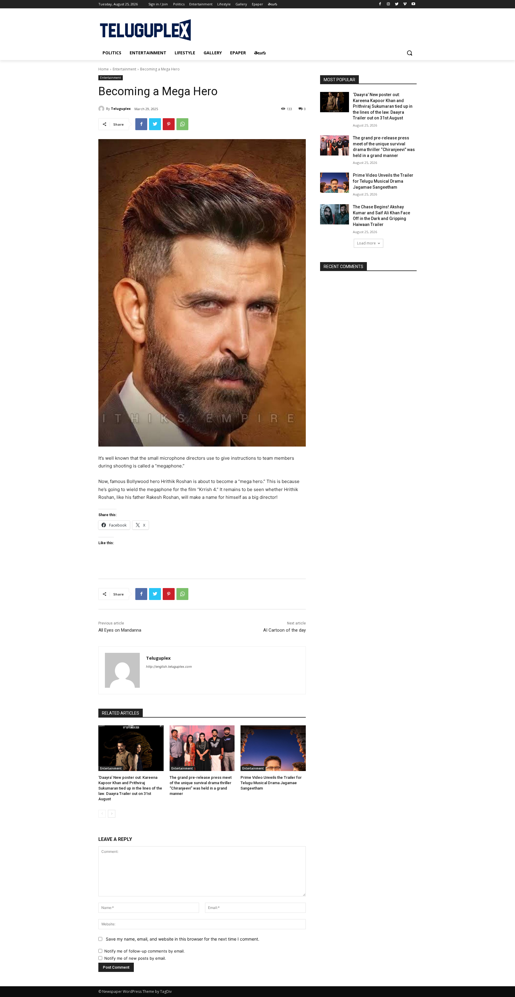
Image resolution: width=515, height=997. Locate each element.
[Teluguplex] (102, 109)
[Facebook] (380, 4)
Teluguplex (121, 108)
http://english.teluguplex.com (169, 666)
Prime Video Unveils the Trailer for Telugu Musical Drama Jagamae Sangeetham (271, 782)
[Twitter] (396, 4)
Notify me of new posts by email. (135, 958)
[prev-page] (102, 814)
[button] (409, 53)
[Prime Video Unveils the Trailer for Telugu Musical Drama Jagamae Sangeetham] (273, 748)
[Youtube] (413, 4)
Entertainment (124, 69)
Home (103, 69)
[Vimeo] (404, 4)
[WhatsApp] (182, 124)
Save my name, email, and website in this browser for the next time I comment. (182, 938)
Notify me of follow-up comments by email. (144, 951)
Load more (366, 243)
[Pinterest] (169, 124)
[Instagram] (388, 4)
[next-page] (111, 814)
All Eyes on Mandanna (119, 630)
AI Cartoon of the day (284, 630)
